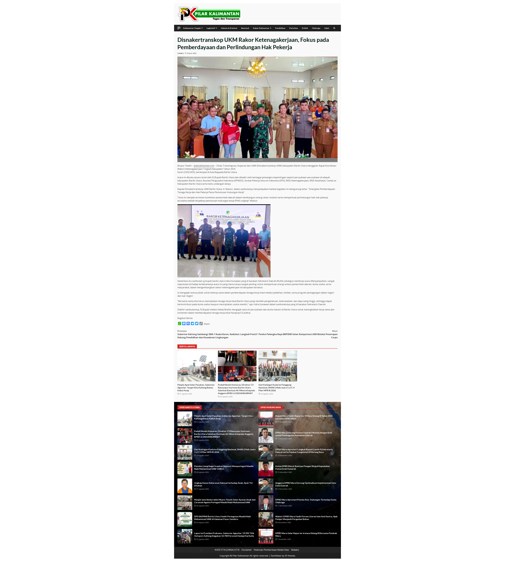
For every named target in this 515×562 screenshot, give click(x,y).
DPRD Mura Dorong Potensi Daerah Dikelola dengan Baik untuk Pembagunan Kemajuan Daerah (266, 435)
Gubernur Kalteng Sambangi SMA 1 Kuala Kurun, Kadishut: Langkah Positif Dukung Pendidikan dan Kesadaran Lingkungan (217, 334)
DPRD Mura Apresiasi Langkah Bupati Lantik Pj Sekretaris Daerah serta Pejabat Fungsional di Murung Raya (266, 452)
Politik (305, 28)
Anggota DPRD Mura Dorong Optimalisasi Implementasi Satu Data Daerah (266, 485)
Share (207, 323)
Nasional (245, 28)
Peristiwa (293, 28)
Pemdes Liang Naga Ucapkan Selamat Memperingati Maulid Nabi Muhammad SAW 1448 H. (184, 469)
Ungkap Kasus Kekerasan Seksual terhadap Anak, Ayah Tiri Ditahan (184, 485)
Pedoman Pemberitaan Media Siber (271, 549)
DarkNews (276, 555)
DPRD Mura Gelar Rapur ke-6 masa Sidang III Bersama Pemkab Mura (266, 536)
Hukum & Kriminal (229, 28)
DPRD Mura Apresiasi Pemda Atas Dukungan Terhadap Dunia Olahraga (266, 502)
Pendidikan (280, 28)
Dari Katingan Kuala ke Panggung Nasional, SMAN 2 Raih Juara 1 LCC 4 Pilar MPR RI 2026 (278, 366)
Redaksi (295, 549)
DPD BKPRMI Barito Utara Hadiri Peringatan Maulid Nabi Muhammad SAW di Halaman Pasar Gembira (184, 519)
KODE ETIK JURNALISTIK (227, 549)
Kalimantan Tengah (192, 28)
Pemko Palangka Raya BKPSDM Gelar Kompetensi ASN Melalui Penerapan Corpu (298, 334)
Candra (180, 53)
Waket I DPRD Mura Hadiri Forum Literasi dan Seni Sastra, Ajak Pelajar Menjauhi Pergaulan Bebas (266, 519)
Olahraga (316, 28)
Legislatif (211, 28)
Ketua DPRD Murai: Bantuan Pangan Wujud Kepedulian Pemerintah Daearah (266, 469)
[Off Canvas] (179, 28)
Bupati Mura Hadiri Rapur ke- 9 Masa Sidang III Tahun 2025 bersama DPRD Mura (266, 418)
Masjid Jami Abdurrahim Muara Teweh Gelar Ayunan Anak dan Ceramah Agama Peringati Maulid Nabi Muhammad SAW (184, 502)
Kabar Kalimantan (261, 28)
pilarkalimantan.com (204, 165)
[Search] (334, 28)
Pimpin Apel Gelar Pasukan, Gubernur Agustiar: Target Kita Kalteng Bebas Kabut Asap (196, 366)
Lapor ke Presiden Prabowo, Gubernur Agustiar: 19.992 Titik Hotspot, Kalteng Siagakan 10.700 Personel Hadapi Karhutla (184, 536)
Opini (326, 28)
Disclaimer (246, 549)
